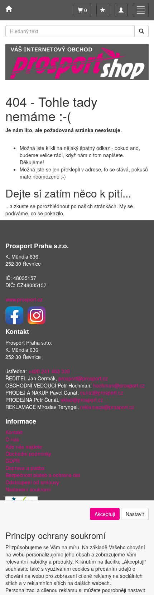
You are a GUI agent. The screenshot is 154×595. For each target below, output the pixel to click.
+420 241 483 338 (49, 371)
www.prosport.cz (24, 299)
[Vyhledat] (141, 31)
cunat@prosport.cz (101, 392)
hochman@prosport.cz (119, 385)
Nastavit (135, 514)
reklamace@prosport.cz (107, 406)
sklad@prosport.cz (82, 399)
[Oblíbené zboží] (102, 10)
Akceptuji (105, 514)
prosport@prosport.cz (83, 378)
